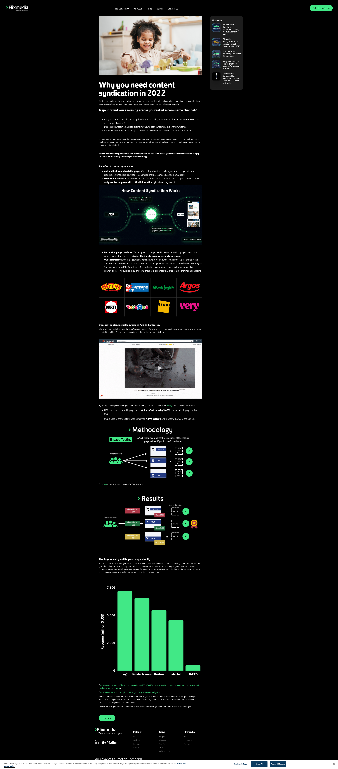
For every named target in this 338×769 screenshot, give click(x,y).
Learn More (107, 718)
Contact (187, 744)
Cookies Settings (240, 764)
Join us (160, 8)
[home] (17, 8)
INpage (170, 405)
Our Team (188, 740)
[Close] (334, 764)
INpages (136, 744)
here (105, 484)
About (186, 736)
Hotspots (136, 736)
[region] (169, 764)
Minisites (136, 740)
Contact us (173, 8)
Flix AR (136, 747)
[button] (122, 9)
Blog (150, 8)
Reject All (259, 764)
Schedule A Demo (321, 8)
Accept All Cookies (278, 764)
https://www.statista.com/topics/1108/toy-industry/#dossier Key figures (130, 692)
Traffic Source (164, 751)
